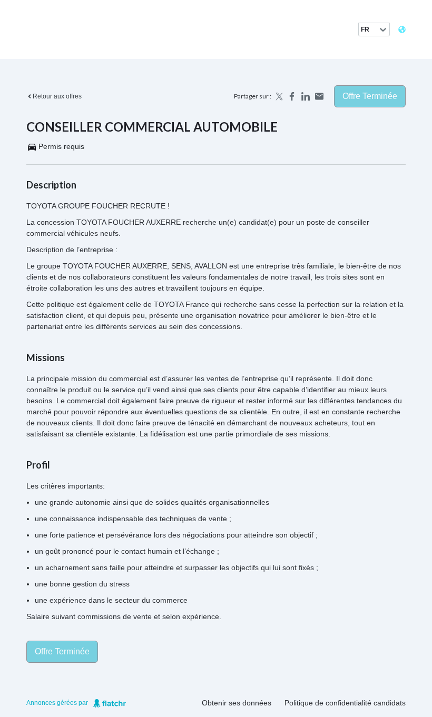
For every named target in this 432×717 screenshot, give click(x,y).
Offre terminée (369, 96)
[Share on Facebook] (292, 96)
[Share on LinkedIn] (305, 96)
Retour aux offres (57, 96)
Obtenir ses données (236, 703)
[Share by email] (319, 96)
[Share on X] (278, 96)
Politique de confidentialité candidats (345, 703)
